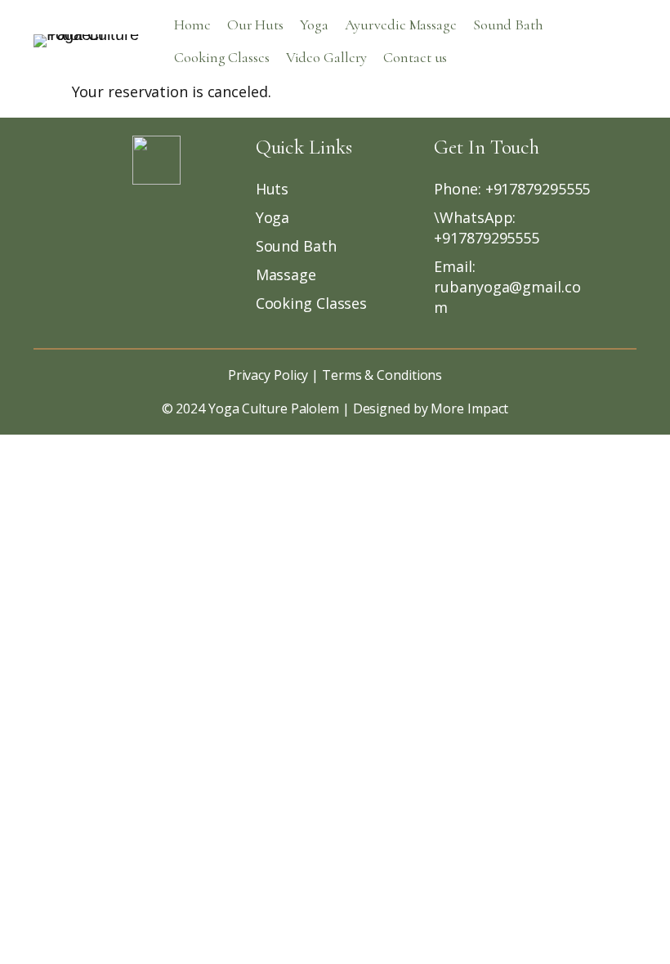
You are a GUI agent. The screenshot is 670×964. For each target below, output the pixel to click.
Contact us (415, 57)
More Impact (469, 408)
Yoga (314, 24)
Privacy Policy (268, 375)
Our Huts (255, 24)
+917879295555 (538, 189)
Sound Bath (508, 24)
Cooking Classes (222, 57)
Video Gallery (327, 57)
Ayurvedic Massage (401, 24)
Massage (286, 274)
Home (192, 24)
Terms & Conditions (380, 375)
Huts (272, 189)
